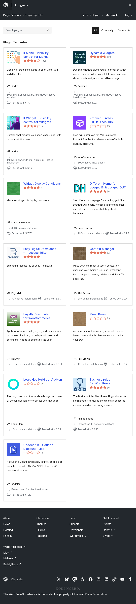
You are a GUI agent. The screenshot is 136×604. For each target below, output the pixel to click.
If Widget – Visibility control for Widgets (37, 120)
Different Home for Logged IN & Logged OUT (108, 185)
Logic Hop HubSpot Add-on (42, 379)
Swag (108, 535)
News (6, 524)
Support (74, 524)
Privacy (7, 535)
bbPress (10, 558)
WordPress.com (14, 546)
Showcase (42, 518)
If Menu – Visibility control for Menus (36, 54)
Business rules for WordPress (100, 381)
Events (107, 524)
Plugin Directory (12, 15)
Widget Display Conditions (42, 183)
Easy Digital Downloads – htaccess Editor (39, 250)
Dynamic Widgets (102, 53)
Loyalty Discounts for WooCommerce (37, 316)
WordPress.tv (79, 535)
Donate (109, 530)
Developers (76, 530)
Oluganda (17, 579)
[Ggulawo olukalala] (130, 5)
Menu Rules (98, 314)
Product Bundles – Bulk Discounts (101, 120)
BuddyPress (12, 564)
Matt (8, 552)
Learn (73, 518)
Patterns (41, 535)
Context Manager (102, 249)
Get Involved (111, 518)
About (7, 518)
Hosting (8, 530)
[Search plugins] (48, 30)
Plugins (40, 530)
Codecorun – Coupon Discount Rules (38, 447)
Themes (41, 524)
